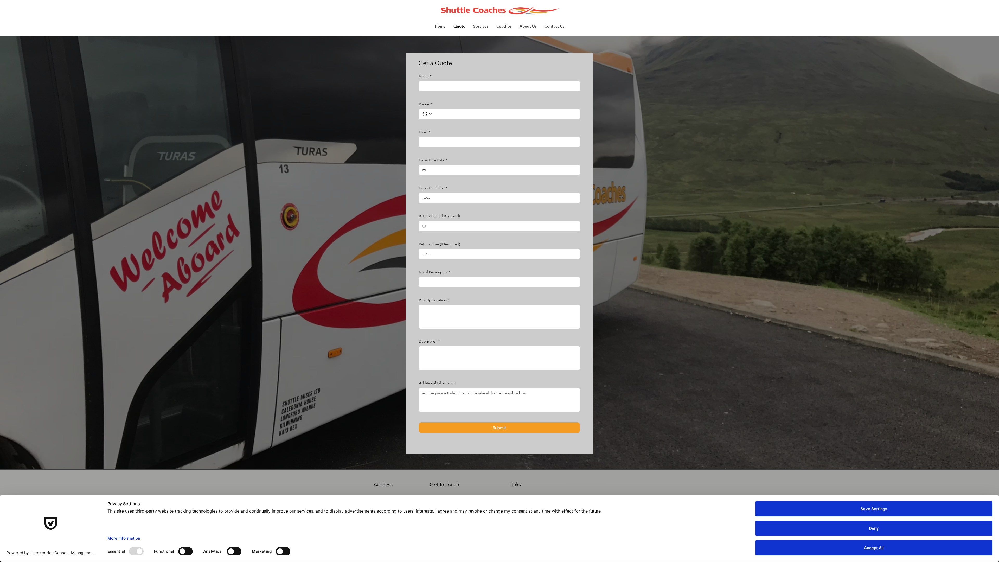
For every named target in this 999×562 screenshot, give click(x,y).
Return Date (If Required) (439, 216)
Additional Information (437, 383)
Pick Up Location (434, 300)
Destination (429, 341)
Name (425, 76)
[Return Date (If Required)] (424, 226)
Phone (425, 104)
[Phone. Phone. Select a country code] (427, 114)
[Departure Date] (424, 170)
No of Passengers (434, 272)
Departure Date (433, 160)
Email (424, 132)
